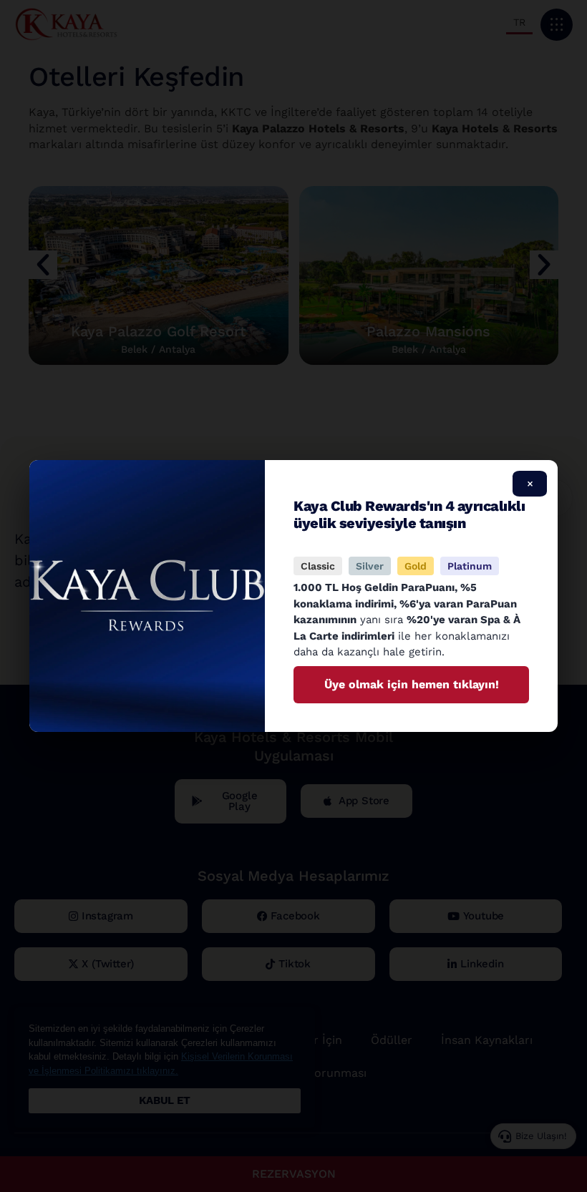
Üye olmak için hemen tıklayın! (411, 684)
